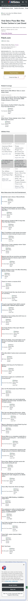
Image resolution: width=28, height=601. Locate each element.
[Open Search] (26, 2)
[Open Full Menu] (2, 2)
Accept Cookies (13, 585)
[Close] (24, 564)
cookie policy (15, 581)
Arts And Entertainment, (7, 27)
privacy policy (8, 581)
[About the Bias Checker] (25, 76)
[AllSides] (14, 2)
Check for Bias (13, 77)
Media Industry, (16, 27)
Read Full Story (14, 73)
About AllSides (9, 562)
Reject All (12, 589)
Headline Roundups (19, 8)
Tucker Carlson (22, 27)
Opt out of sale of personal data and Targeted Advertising (12, 594)
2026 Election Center (8, 8)
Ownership (19, 562)
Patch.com (3, 31)
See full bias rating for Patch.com (8, 47)
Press (14, 562)
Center (17, 45)
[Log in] (23, 2)
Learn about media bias (6, 48)
